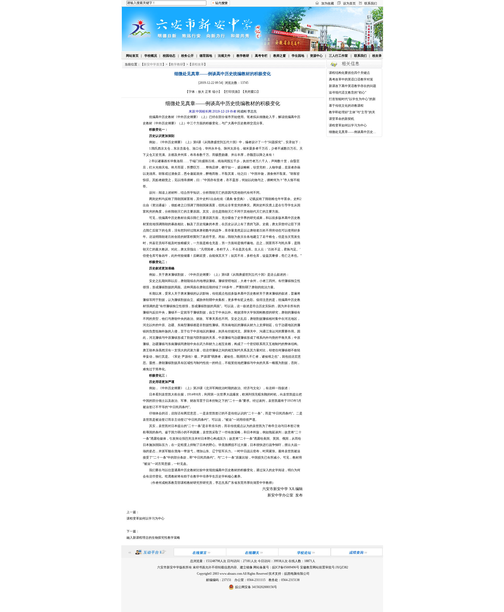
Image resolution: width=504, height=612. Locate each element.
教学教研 (243, 56)
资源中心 (316, 56)
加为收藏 (327, 3)
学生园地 (298, 56)
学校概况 (150, 56)
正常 (208, 92)
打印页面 (231, 92)
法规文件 (224, 56)
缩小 (215, 92)
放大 (201, 92)
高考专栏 (261, 56)
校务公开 (187, 56)
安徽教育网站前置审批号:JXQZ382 (324, 567)
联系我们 (370, 3)
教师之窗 (279, 56)
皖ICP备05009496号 (285, 567)
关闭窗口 (250, 92)
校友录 (377, 56)
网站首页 (132, 56)
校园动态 (169, 56)
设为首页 (349, 3)
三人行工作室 (338, 56)
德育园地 (206, 56)
